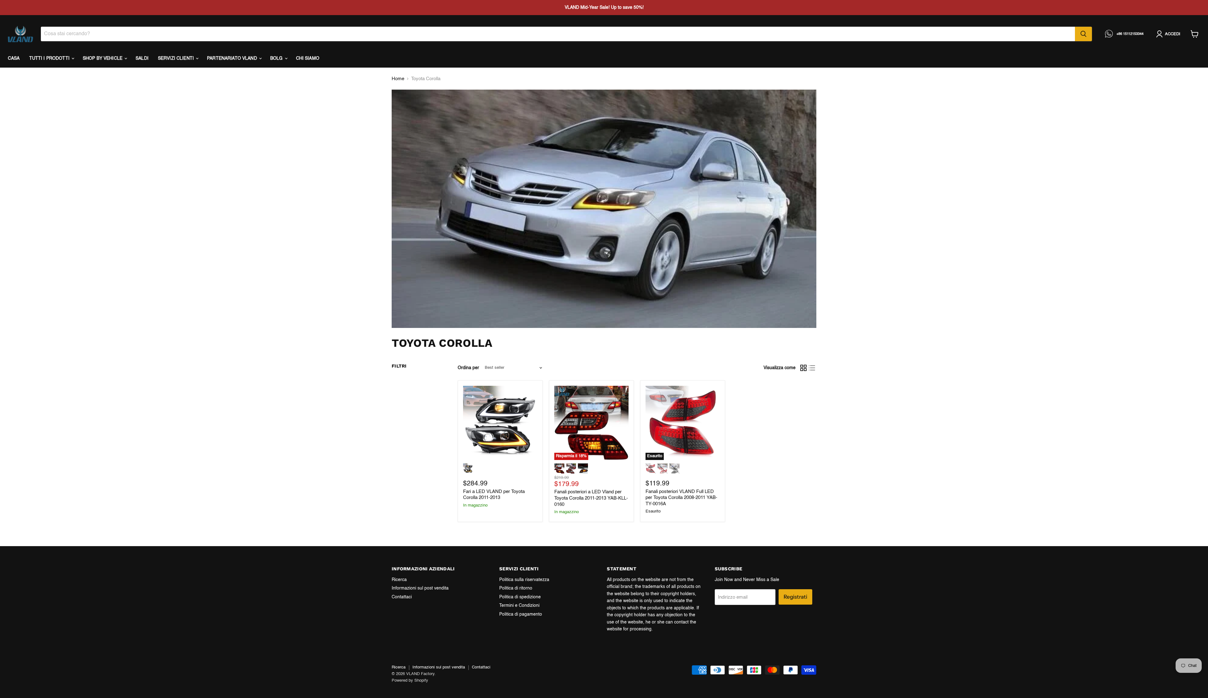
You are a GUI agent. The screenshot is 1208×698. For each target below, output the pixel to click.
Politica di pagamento (520, 614)
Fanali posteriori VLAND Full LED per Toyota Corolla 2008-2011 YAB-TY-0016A (681, 497)
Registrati (795, 597)
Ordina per (468, 368)
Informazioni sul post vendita (420, 588)
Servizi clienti (176, 58)
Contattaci (402, 597)
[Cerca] (1083, 34)
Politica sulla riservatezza (524, 580)
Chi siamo (307, 58)
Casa (14, 58)
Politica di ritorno (515, 588)
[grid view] (803, 367)
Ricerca (399, 580)
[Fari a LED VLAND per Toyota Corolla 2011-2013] (500, 423)
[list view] (812, 367)
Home (398, 78)
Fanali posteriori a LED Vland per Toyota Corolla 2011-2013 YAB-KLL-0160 (591, 498)
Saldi (142, 58)
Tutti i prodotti (50, 58)
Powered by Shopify (410, 681)
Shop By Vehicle (103, 58)
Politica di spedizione (520, 597)
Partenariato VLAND (232, 58)
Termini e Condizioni (519, 605)
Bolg (277, 58)
